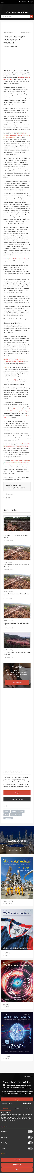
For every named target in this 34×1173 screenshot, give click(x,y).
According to (15, 259)
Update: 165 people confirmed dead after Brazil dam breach (16, 653)
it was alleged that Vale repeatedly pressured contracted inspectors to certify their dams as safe (16, 463)
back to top (27, 1077)
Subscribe (23, 2)
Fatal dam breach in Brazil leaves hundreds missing (15, 536)
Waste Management (16, 815)
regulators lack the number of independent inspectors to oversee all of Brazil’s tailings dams (16, 135)
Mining (21, 811)
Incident (7, 811)
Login (31, 2)
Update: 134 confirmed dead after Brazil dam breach (16, 595)
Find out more (17, 682)
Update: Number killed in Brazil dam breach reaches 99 (16, 566)
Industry (14, 811)
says (16, 380)
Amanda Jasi (17, 486)
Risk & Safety (10, 32)
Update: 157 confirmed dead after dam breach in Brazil (16, 624)
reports (6, 367)
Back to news (9, 494)
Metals (6, 815)
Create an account (17, 799)
